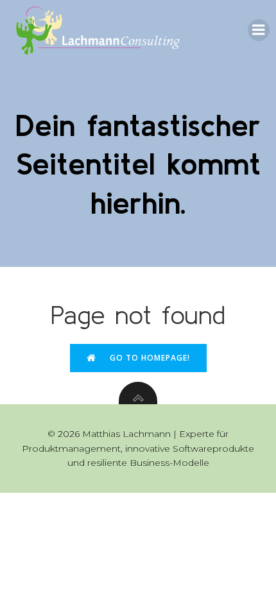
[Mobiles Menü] (259, 30)
